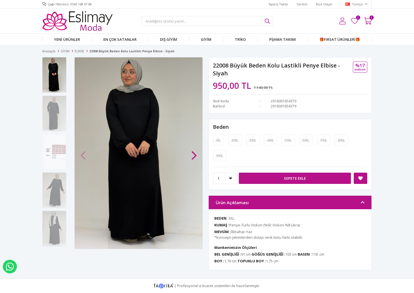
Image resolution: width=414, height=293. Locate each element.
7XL (323, 140)
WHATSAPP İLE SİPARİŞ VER (10, 266)
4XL (270, 140)
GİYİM (206, 39)
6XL (306, 140)
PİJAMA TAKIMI (282, 39)
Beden (221, 126)
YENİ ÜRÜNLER (67, 39)
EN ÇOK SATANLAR (120, 39)
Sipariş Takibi (278, 4)
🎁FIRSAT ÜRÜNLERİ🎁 (339, 39)
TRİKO (240, 39)
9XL (219, 155)
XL (218, 140)
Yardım (302, 4)
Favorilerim (357, 18)
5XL (288, 140)
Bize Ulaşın (324, 4)
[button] (194, 152)
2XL (235, 140)
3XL (252, 140)
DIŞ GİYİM (168, 39)
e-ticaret (206, 285)
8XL (341, 140)
